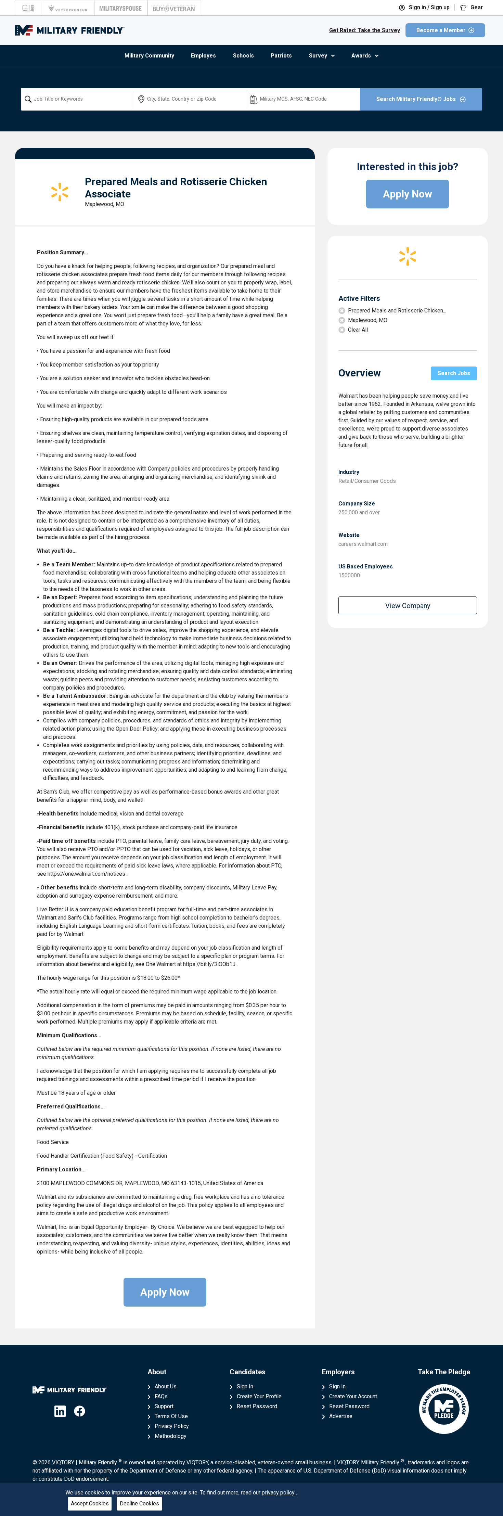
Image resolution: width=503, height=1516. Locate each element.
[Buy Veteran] (174, 7)
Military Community (149, 55)
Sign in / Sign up (429, 7)
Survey (318, 55)
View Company (407, 606)
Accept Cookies (90, 1503)
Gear (476, 7)
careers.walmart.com (363, 544)
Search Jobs (454, 373)
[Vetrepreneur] (68, 7)
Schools (243, 55)
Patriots (281, 55)
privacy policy (279, 1492)
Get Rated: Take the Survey (364, 30)
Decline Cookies (139, 1503)
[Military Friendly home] (70, 30)
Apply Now (165, 1292)
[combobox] (77, 99)
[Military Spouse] (120, 7)
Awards (361, 55)
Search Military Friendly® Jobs (416, 99)
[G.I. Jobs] (28, 7)
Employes (203, 55)
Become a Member (441, 30)
